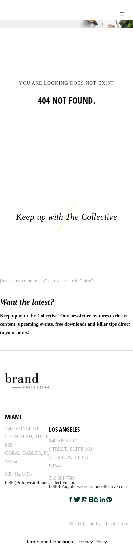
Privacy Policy (92, 541)
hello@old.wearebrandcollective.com (41, 482)
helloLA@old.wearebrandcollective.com (88, 486)
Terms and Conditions (49, 541)
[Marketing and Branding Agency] (9, 10)
